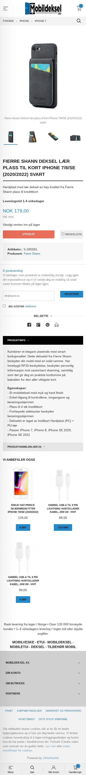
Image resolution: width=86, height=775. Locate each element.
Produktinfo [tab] (16, 340)
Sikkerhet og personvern (63, 710)
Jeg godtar (16, 306)
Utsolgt (28, 234)
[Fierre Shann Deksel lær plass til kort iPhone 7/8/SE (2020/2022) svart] (43, 74)
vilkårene (30, 306)
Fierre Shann (32, 253)
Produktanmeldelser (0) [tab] (24, 446)
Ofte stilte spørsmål (53, 719)
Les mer (50, 746)
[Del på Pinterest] (47, 325)
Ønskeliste (73, 234)
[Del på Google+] (38, 325)
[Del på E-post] (56, 325)
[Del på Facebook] (29, 325)
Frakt (9, 710)
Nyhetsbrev (27, 719)
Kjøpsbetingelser (29, 710)
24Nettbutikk (51, 758)
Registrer (72, 294)
